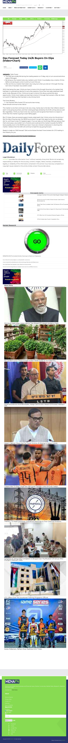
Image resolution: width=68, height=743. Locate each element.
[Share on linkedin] (45, 67)
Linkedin (13, 732)
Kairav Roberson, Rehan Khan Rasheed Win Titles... (23, 649)
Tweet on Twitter (33, 67)
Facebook (13, 724)
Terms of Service (9, 697)
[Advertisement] (27, 13)
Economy (47, 18)
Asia (26, 18)
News (9, 7)
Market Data (31, 7)
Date (5, 66)
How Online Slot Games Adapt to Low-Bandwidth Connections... (16, 259)
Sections (57, 7)
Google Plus (14, 728)
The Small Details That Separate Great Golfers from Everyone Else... (17, 264)
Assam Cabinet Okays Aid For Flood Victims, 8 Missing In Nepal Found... (31, 443)
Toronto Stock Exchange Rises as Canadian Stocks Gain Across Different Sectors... (20, 266)
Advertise (7, 703)
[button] (39, 5)
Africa (32, 18)
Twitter (12, 726)
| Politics (39, 18)
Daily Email (13, 730)
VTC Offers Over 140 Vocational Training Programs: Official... (51, 215)
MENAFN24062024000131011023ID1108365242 (19, 136)
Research (40, 7)
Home (4, 7)
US (7, 18)
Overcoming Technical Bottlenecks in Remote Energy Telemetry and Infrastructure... (21, 262)
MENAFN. (12, 738)
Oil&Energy (56, 18)
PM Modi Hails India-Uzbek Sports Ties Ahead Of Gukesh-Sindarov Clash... (31, 323)
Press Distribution (19, 7)
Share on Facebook (23, 67)
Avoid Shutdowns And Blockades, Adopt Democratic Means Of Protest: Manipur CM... (34, 405)
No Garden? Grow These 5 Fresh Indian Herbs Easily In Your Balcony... (30, 361)
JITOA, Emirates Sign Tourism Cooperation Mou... (48, 219)
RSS (12, 734)
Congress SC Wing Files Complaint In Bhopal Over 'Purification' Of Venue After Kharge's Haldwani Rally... (33, 559)
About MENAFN (9, 705)
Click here (14, 690)
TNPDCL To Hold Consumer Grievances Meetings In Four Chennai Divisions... (33, 521)
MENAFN (6, 74)
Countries (49, 7)
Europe (14, 18)
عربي (35, 5)
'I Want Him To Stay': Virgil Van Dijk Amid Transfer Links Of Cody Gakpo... (31, 486)
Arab (20, 18)
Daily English (9, 710)
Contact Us (7, 701)
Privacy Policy (8, 699)
